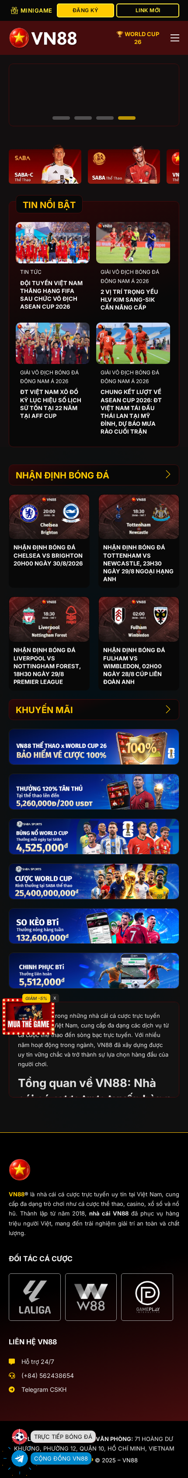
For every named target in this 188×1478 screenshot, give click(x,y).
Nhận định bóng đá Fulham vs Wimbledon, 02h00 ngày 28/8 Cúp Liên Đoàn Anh (134, 665)
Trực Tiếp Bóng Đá (63, 1436)
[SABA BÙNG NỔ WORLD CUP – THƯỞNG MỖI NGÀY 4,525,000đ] (94, 836)
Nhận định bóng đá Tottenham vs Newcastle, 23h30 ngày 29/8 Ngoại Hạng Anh (138, 563)
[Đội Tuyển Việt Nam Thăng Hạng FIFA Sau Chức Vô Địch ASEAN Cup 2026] (53, 242)
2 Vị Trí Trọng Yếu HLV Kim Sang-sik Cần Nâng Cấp (129, 299)
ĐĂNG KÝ (86, 10)
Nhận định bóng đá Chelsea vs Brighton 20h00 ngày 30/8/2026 (48, 555)
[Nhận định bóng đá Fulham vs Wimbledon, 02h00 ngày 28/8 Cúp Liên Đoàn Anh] (139, 619)
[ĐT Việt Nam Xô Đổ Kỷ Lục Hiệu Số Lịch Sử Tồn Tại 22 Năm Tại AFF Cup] (53, 343)
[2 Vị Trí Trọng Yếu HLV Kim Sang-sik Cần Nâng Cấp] (133, 242)
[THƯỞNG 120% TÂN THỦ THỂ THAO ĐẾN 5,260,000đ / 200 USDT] (94, 792)
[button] (61, 118)
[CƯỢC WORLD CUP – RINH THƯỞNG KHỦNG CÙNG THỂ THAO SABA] (94, 881)
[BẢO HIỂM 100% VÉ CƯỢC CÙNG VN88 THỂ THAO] (94, 747)
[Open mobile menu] (175, 37)
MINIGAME (36, 10)
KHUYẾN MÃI (44, 710)
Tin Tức (31, 272)
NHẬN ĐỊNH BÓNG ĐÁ (62, 475)
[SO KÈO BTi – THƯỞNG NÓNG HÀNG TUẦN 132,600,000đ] (94, 926)
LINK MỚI (148, 10)
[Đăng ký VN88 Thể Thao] (45, 164)
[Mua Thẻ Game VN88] (28, 1016)
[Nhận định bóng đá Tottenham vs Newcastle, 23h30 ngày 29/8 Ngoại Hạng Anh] (139, 517)
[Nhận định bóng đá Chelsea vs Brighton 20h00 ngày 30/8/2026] (49, 517)
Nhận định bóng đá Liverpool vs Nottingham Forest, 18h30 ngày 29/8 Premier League (47, 665)
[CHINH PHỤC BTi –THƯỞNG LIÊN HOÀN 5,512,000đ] (94, 971)
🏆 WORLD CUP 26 (137, 37)
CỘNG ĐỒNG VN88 (61, 1458)
